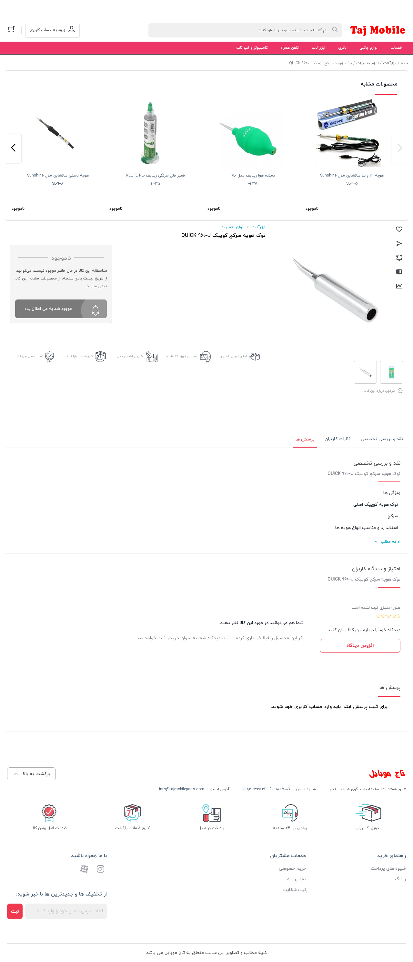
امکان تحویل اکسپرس (233, 356)
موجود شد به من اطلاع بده (48, 309)
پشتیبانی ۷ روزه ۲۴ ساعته (182, 356)
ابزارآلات (318, 47)
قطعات (396, 47)
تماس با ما (296, 879)
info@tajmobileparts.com (181, 789)
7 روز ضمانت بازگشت (80, 356)
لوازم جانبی (368, 47)
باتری (342, 47)
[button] (400, 148)
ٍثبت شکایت (294, 890)
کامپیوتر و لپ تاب (252, 47)
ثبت (15, 911)
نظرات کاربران (337, 439)
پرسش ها (305, 439)
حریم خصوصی (292, 869)
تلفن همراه (290, 47)
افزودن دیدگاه (360, 646)
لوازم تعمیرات (367, 63)
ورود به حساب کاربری (47, 30)
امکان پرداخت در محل (131, 356)
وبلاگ (400, 879)
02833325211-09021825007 (266, 789)
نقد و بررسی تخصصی (382, 439)
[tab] (382, 439)
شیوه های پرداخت (388, 869)
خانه (404, 63)
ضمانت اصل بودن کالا (30, 356)
